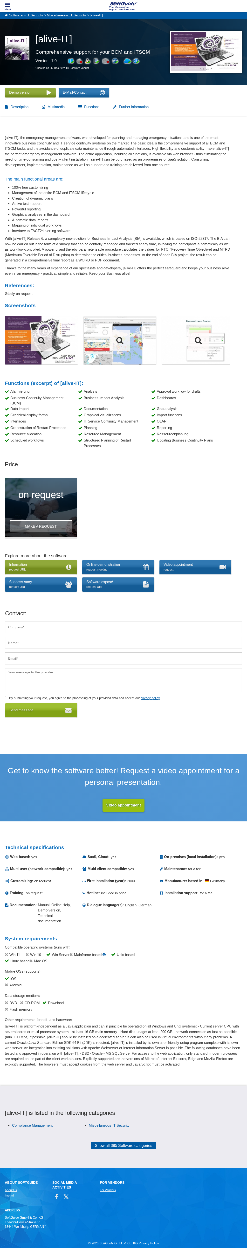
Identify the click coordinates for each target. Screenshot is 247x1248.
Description (19, 107)
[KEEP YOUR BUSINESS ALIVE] (41, 340)
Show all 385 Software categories (123, 1146)
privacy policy (150, 698)
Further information (134, 107)
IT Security (35, 15)
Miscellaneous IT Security (66, 15)
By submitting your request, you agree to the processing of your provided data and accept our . (84, 698)
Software (16, 15)
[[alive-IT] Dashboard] (120, 340)
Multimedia (56, 107)
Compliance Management (32, 1125)
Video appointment (123, 805)
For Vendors (108, 1190)
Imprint (9, 1195)
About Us (11, 1190)
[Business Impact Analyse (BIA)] (198, 340)
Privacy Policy (149, 1243)
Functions (92, 107)
